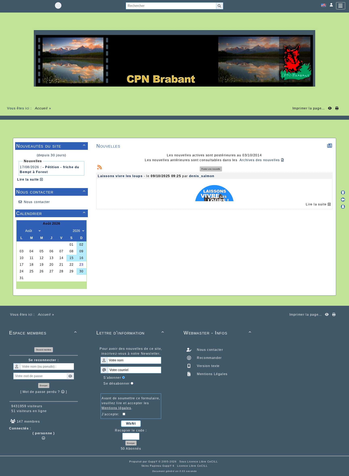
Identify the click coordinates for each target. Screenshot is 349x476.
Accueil (41, 108)
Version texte (208, 366)
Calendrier (51, 213)
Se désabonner (116, 383)
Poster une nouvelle (210, 169)
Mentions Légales (212, 374)
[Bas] (343, 207)
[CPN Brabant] (174, 58)
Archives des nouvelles (260, 160)
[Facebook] (58, 5)
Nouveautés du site (51, 146)
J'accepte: (112, 414)
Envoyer (43, 385)
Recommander (209, 358)
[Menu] (340, 5)
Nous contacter (51, 192)
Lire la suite (28, 179)
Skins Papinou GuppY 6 (158, 465)
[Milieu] (343, 200)
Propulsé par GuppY (143, 461)
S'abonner (112, 377)
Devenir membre (43, 350)
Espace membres (43, 332)
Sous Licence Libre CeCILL (199, 461)
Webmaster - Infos (217, 332)
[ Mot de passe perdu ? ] (43, 391)
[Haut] (343, 192)
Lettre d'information (130, 332)
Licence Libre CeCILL (192, 465)
